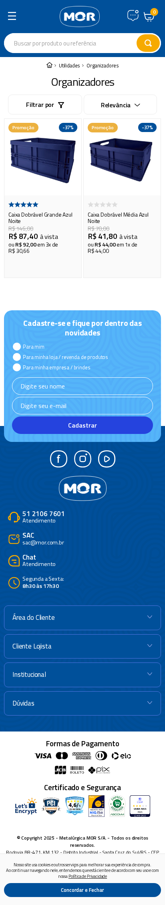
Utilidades (69, 66)
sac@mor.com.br (43, 539)
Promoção (23, 127)
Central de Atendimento (133, 16)
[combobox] (82, 43)
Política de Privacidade (87, 876)
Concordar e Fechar (82, 890)
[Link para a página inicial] (49, 65)
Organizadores (103, 66)
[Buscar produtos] (148, 43)
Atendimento (43, 517)
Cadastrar (82, 425)
